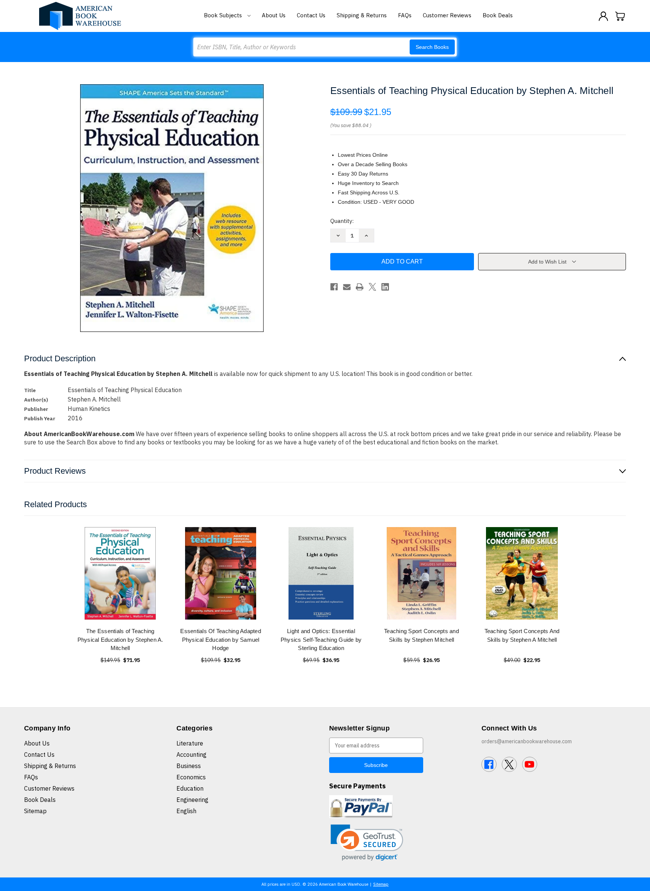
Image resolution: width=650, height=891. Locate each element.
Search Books (432, 47)
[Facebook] (334, 287)
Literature (189, 743)
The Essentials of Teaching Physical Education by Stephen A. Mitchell (120, 639)
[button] (367, 843)
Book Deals (498, 15)
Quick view (120, 573)
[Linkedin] (385, 287)
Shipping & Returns (362, 15)
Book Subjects (223, 15)
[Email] (347, 287)
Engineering (192, 799)
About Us (274, 15)
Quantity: (342, 220)
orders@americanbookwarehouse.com (526, 741)
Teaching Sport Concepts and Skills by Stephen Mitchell (421, 635)
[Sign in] (603, 16)
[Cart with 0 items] (620, 16)
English (186, 811)
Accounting (191, 754)
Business (188, 766)
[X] (372, 287)
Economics (191, 777)
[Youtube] (529, 764)
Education (190, 788)
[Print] (359, 287)
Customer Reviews (447, 15)
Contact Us (311, 15)
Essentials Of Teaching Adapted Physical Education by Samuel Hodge (220, 639)
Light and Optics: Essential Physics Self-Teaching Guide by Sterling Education (321, 639)
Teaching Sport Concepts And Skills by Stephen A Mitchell (522, 635)
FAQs (405, 15)
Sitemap (35, 811)
